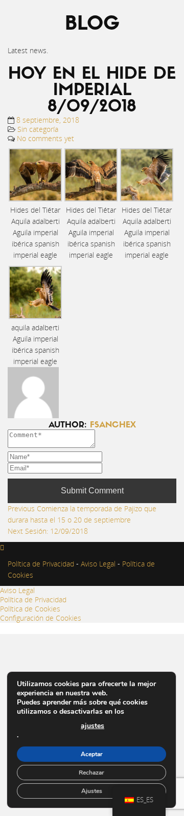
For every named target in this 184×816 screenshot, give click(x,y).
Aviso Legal (97, 564)
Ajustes (91, 791)
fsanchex (113, 425)
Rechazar (91, 772)
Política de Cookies (30, 609)
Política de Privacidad (41, 564)
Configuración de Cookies (40, 618)
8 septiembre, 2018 (47, 120)
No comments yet (45, 138)
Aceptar (92, 754)
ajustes (92, 726)
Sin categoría (37, 129)
